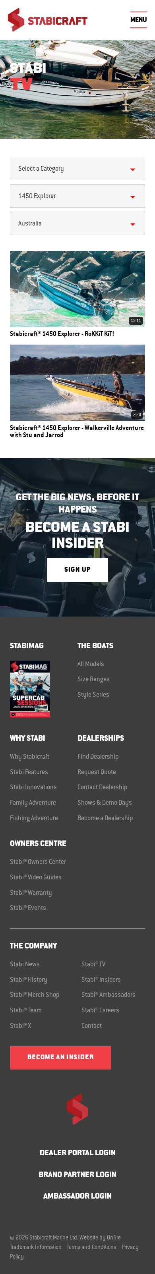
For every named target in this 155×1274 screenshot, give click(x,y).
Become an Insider (60, 1057)
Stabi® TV (93, 964)
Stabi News (25, 964)
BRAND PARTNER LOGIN (77, 1175)
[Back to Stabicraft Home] (47, 20)
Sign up (77, 570)
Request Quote (97, 772)
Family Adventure (33, 803)
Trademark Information (36, 1248)
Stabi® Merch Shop (35, 995)
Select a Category (41, 169)
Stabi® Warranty (31, 893)
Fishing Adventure (34, 818)
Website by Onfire (100, 1238)
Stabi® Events (28, 908)
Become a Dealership (105, 818)
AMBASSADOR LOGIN (77, 1197)
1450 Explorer (37, 196)
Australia (30, 223)
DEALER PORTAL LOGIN (78, 1153)
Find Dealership (98, 757)
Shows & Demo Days (105, 803)
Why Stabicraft (29, 757)
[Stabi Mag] (44, 689)
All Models (91, 664)
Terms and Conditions (91, 1248)
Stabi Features (29, 772)
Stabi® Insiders (101, 980)
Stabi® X (20, 1026)
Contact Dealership (103, 787)
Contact (91, 1026)
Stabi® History (28, 980)
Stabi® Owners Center (38, 862)
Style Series (93, 695)
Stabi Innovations (33, 787)
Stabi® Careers (100, 1010)
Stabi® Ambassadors (108, 995)
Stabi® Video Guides (36, 877)
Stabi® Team (26, 1010)
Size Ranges (94, 679)
